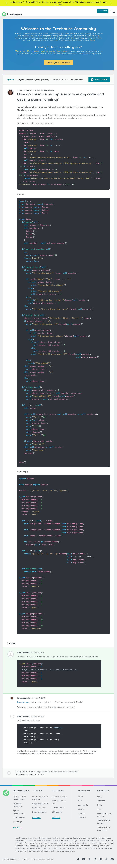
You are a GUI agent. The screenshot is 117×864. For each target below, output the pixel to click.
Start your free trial (59, 62)
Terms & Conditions (11, 859)
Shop (99, 809)
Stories (81, 809)
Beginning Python (40, 803)
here (92, 40)
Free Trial (103, 11)
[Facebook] (89, 859)
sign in (24, 774)
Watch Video (100, 79)
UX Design (17, 822)
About (80, 796)
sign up (33, 774)
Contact (81, 813)
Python (10, 79)
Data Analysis (19, 817)
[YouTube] (84, 859)
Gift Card (82, 817)
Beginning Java (39, 812)
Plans (99, 796)
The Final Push (76, 79)
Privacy (25, 859)
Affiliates (101, 801)
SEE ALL (17, 827)
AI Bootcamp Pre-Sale (20, 2)
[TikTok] (106, 859)
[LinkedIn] (95, 859)
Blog (80, 801)
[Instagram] (101, 859)
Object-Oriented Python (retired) (33, 79)
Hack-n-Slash (59, 79)
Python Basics (58, 808)
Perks (99, 805)
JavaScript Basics (59, 796)
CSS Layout (57, 812)
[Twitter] (78, 859)
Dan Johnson (23, 702)
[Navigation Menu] (113, 11)
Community (83, 805)
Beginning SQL (39, 808)
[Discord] (112, 859)
